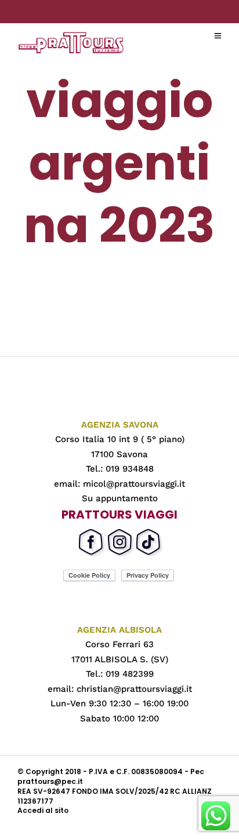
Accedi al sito (42, 810)
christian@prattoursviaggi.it (134, 689)
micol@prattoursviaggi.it (134, 484)
